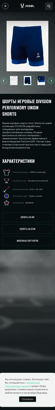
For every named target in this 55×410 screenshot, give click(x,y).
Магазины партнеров (27, 240)
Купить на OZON (27, 228)
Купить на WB (27, 217)
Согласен (27, 399)
